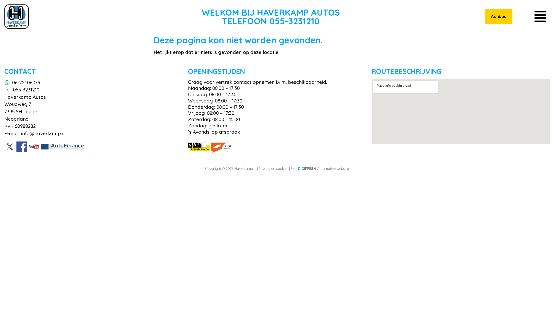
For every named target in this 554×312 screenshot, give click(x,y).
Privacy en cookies (273, 168)
